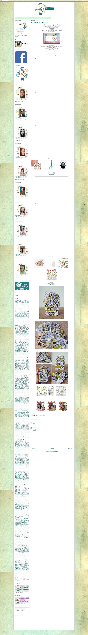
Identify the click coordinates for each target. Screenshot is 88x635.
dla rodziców (18, 341)
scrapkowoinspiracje (22, 521)
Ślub (18, 545)
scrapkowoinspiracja (26, 520)
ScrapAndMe (25, 514)
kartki (28, 411)
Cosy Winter (17, 327)
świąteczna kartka (17, 546)
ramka (28, 501)
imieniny (25, 375)
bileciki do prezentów (18, 316)
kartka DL (22, 385)
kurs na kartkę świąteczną (22, 428)
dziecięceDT (16, 351)
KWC (20, 429)
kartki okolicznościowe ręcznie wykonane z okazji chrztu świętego (22, 415)
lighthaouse (23, 441)
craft (25, 327)
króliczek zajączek (20, 426)
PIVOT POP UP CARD (20, 488)
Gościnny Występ (24, 370)
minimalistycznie (18, 454)
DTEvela (26, 347)
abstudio (20, 301)
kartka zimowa (26, 408)
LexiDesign (26, 440)
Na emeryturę (22, 459)
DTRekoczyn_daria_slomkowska (20, 348)
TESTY (18, 552)
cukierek (22, 334)
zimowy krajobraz (17, 576)
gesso (23, 366)
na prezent (27, 459)
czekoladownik (26, 334)
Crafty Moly (27, 333)
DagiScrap (25, 335)
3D (25, 300)
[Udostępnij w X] (42, 415)
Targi (19, 550)
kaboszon (23, 382)
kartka (16, 385)
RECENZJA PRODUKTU (25, 502)
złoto (22, 577)
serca (20, 526)
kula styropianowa (26, 426)
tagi (25, 548)
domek (16, 342)
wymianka (19, 566)
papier (20, 475)
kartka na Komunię (25, 395)
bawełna (17, 312)
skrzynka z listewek (26, 535)
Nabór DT (20, 460)
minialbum (25, 453)
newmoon (27, 464)
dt (27, 343)
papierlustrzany (23, 477)
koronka (26, 423)
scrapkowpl (25, 523)
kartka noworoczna (21, 399)
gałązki (21, 365)
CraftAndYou (17, 331)
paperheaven (26, 474)
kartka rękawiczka (21, 402)
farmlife (22, 360)
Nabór (17, 460)
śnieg (26, 545)
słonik (24, 536)
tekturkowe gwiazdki (22, 551)
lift (20, 441)
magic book (20, 444)
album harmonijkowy (22, 304)
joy (15, 382)
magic (16, 444)
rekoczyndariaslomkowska (18, 505)
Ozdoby (23, 471)
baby (28, 310)
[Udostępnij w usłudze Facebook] (43, 415)
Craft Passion (20, 329)
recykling (24, 503)
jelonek (28, 379)
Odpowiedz (34, 424)
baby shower (21, 311)
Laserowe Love (19, 436)
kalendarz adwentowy (24, 383)
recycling (16, 503)
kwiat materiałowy (23, 430)
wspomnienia (22, 563)
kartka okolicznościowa (19, 400)
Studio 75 (27, 542)
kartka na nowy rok (17, 396)
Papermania (16, 475)
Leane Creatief (21, 438)
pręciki (23, 495)
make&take (26, 446)
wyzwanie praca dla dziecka (19, 569)
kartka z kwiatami (22, 407)
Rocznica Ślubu (24, 507)
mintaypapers (24, 456)
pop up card (21, 493)
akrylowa (18, 303)
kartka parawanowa (26, 400)
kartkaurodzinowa (17, 411)
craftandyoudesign (24, 331)
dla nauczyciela (26, 340)
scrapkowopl (24, 522)
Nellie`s (17, 463)
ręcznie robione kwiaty (19, 506)
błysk (22, 317)
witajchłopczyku (23, 562)
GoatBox (24, 368)
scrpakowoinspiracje (22, 525)
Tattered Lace (23, 550)
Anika (25, 306)
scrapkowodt (20, 520)
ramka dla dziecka (19, 502)
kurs (25, 427)
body (24, 317)
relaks (23, 505)
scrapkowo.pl (26, 518)
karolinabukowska (21, 384)
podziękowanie (17, 490)
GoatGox (28, 368)
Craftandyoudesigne (18, 332)
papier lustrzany (24, 476)
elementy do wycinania (25, 356)
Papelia (26, 473)
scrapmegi (16, 524)
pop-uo (25, 493)
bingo (23, 316)
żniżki (28, 578)
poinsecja (16, 491)
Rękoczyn (26, 506)
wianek (26, 559)
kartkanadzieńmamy (20, 409)
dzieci (26, 350)
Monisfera (17, 458)
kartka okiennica (27, 399)
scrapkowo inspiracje (19, 518)
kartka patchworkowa (18, 401)
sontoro (22, 537)
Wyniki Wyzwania (23, 567)
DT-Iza (16, 347)
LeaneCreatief (26, 438)
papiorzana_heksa (17, 480)
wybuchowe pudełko (25, 564)
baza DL (26, 312)
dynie (23, 350)
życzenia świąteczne (26, 579)
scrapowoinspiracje (22, 524)
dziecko (20, 351)
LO (22, 442)
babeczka (25, 310)
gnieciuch (16, 368)
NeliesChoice (27, 462)
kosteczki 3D (17, 424)
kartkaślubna (17, 410)
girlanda (20, 367)
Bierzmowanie (21, 315)
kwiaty (22, 432)
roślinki (28, 509)
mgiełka (23, 452)
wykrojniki (21, 565)
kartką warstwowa (23, 411)
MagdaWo (26, 443)
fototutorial (22, 364)
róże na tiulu (27, 510)
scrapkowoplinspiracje (18, 523)
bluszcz (20, 317)
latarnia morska (22, 437)
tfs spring (21, 552)
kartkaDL (16, 409)
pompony (23, 492)
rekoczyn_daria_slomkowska (19, 504)
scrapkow (27, 516)
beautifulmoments (21, 314)
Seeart (26, 525)
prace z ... (27, 494)
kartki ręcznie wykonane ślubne (22, 417)
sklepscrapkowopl (26, 533)
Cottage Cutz (22, 327)
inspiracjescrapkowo (24, 378)
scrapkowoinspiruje (18, 522)
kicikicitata (34, 422)
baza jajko (16, 313)
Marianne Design (21, 448)
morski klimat (22, 458)
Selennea (16, 526)
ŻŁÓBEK (25, 578)
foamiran (27, 361)
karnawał (16, 384)
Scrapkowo (17, 517)
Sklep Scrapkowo (19, 530)
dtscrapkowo (17, 350)
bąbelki (17, 314)
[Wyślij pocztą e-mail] (40, 415)
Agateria (16, 302)
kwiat (23, 429)
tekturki (18, 551)
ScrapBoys (16, 516)
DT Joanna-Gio (26, 344)
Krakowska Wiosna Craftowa (24, 425)
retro (28, 505)
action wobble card (25, 301)
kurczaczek (22, 427)
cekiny (17, 323)
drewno (19, 343)
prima (27, 495)
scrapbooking (17, 515)
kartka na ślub (22, 397)
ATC (15, 310)
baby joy (18, 311)
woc (26, 562)
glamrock (23, 367)
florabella (19, 361)
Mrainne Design (17, 459)
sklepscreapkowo (19, 534)
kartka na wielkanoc (22, 398)
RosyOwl (24, 509)
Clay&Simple (19, 326)
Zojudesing (19, 578)
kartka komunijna (21, 391)
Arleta (34, 427)
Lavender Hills (52, 284)
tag (22, 548)
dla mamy (21, 340)
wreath (18, 563)
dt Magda (26, 345)
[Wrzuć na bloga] (41, 415)
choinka (16, 324)
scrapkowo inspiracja (25, 517)
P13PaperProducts (19, 473)
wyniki (26, 566)
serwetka (26, 526)
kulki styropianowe (18, 427)
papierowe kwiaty (20, 478)
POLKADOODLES (18, 492)
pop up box (17, 493)
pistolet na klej (26, 487)
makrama (16, 447)
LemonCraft (22, 439)
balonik (28, 311)
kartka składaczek (17, 403)
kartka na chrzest (24, 394)
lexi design (20, 440)
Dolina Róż (26, 341)
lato (26, 437)
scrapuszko (16, 525)
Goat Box (19, 368)
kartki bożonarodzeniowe (21, 413)
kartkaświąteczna (24, 410)
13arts (16, 300)
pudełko (23, 498)
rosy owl (23, 508)
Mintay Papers (26, 455)
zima (22, 574)
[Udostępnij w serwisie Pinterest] (44, 415)
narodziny (16, 462)
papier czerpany (17, 476)
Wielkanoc (17, 560)
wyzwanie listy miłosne (25, 568)
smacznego (27, 536)
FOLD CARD (19, 362)
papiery (20, 479)
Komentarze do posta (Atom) (53, 451)
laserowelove (27, 436)
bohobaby (27, 317)
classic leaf (26, 325)
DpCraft (20, 342)
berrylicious (25, 314)
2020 (23, 300)
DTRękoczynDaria (24, 349)
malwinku (24, 447)
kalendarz (17, 383)
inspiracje (22, 377)
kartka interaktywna (24, 390)
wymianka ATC (23, 566)
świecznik (21, 547)
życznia (17, 580)
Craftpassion (22, 333)
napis (26, 461)
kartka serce (26, 402)
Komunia (16, 422)
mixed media (18, 457)
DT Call (16, 344)
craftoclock (16, 333)
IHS (21, 375)
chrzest (16, 325)
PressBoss (18, 495)
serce (23, 526)
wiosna (23, 561)
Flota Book (23, 361)
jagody (16, 379)
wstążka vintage (17, 564)
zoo (22, 578)
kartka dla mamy (21, 387)
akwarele (21, 303)
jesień (16, 381)
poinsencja (24, 491)
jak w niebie (24, 379)
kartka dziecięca (20, 389)
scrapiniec (22, 516)
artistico (20, 309)
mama (16, 448)
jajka (18, 379)
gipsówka (16, 367)
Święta (25, 547)
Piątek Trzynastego (25, 484)
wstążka (26, 563)
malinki (20, 447)
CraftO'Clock (25, 332)
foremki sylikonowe (23, 363)
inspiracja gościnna (20, 376)
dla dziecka (27, 339)
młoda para (23, 457)
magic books (24, 444)
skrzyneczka (21, 535)
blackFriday (16, 317)
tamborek (24, 549)
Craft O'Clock (22, 328)
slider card (16, 536)
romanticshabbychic (18, 508)
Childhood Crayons (51, 174)
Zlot (22, 576)
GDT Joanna (26, 365)
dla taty (22, 341)
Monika (28, 457)
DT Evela (20, 344)
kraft (17, 425)
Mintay (25, 454)
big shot (26, 315)
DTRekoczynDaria (17, 349)
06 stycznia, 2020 (39, 422)
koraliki (16, 423)
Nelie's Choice (22, 462)
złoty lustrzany (26, 577)
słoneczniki (20, 536)
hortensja (16, 375)
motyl (26, 458)
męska (20, 452)
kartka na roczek (23, 396)
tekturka (27, 550)
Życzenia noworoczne (18, 579)
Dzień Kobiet (21, 352)
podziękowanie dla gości (25, 490)
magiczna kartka (20, 445)
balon (24, 311)
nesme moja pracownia (19, 464)
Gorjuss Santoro (20, 369)
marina (28, 448)
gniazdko (26, 367)
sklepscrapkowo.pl (18, 532)
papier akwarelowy (25, 475)
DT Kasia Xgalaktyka (20, 345)
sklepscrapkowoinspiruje (18, 533)
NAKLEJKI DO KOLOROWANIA (19, 461)
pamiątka (23, 473)
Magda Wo (26, 442)
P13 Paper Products (26, 472)
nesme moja (26, 463)
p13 (20, 472)
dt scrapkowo (23, 346)
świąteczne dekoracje (24, 546)
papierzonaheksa (25, 479)
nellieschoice (22, 463)
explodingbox (27, 358)
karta (26, 384)
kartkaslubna (26, 409)
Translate (22, 610)
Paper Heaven (18, 474)
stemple (21, 541)
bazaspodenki (24, 313)
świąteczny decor (17, 547)
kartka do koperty (22, 388)
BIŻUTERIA (26, 316)
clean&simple (24, 326)
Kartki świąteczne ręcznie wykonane (23, 412)
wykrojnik (16, 565)
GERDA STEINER (18, 366)
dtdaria (21, 347)
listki (16, 442)
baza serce (20, 313)
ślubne (23, 545)
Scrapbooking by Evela (23, 515)
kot (15, 425)
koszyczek (21, 424)
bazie (28, 313)
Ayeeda (22, 310)
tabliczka (20, 548)
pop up (27, 492)
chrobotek (25, 324)
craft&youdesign (24, 330)
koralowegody (21, 423)
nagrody (24, 460)
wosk (15, 563)
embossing (18, 357)
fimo (25, 360)
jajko (21, 379)
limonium (27, 441)
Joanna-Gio (25, 381)
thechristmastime (26, 552)
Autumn (19, 310)
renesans (26, 505)
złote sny (19, 577)
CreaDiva (17, 334)
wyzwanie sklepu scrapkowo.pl (24, 570)
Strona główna (52, 448)
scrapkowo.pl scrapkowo (20, 519)
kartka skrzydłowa (24, 403)
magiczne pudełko (26, 445)
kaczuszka (27, 382)
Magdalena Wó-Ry (18, 443)
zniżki (15, 578)
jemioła (17, 380)
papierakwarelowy (17, 477)
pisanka (21, 487)
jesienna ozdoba (26, 380)
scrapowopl (26, 524)
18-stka (20, 300)
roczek (16, 507)
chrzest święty (22, 325)
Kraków (16, 426)
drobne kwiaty (24, 343)
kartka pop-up (24, 401)
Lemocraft (16, 439)
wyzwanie (17, 568)
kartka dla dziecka (21, 386)
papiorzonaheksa (24, 480)
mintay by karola (18, 455)
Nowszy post (33, 448)
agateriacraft (27, 302)
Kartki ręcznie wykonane (25, 416)
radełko (19, 501)
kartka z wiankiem (20, 408)
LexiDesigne (17, 441)
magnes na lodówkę (20, 446)
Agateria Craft (22, 302)
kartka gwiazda (26, 389)
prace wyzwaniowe (23, 494)
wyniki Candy (17, 567)
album (24, 303)
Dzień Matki (25, 352)
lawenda (16, 438)
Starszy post (70, 448)
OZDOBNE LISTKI (18, 471)
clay (15, 326)
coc (28, 326)
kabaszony (19, 382)
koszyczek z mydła (25, 424)
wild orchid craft (23, 560)
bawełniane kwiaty (22, 312)
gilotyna (27, 366)
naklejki (27, 460)
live (19, 442)
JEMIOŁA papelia (21, 380)
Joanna (20, 381)
